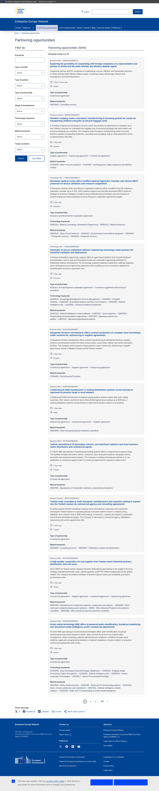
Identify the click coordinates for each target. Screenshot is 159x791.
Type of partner (21, 80)
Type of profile (21, 67)
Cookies (106, 761)
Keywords (19, 55)
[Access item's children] (33, 28)
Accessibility (107, 745)
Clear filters (36, 158)
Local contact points (67, 28)
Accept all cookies (102, 782)
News (79, 28)
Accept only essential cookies (130, 782)
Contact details (64, 730)
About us (26, 28)
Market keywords (22, 131)
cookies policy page (55, 781)
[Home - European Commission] (20, 11)
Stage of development (24, 105)
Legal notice (107, 770)
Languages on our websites (113, 757)
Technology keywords (25, 118)
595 (102, 701)
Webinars (116, 28)
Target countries (22, 144)
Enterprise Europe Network (27, 724)
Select (19, 73)
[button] (18, 711)
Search (138, 12)
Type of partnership (23, 93)
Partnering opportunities (47, 28)
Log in (86, 12)
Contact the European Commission (72, 757)
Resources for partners (67, 766)
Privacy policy (108, 766)
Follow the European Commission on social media (77, 761)
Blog (93, 28)
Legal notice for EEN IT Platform (115, 741)
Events (87, 28)
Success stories (103, 28)
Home (18, 28)
